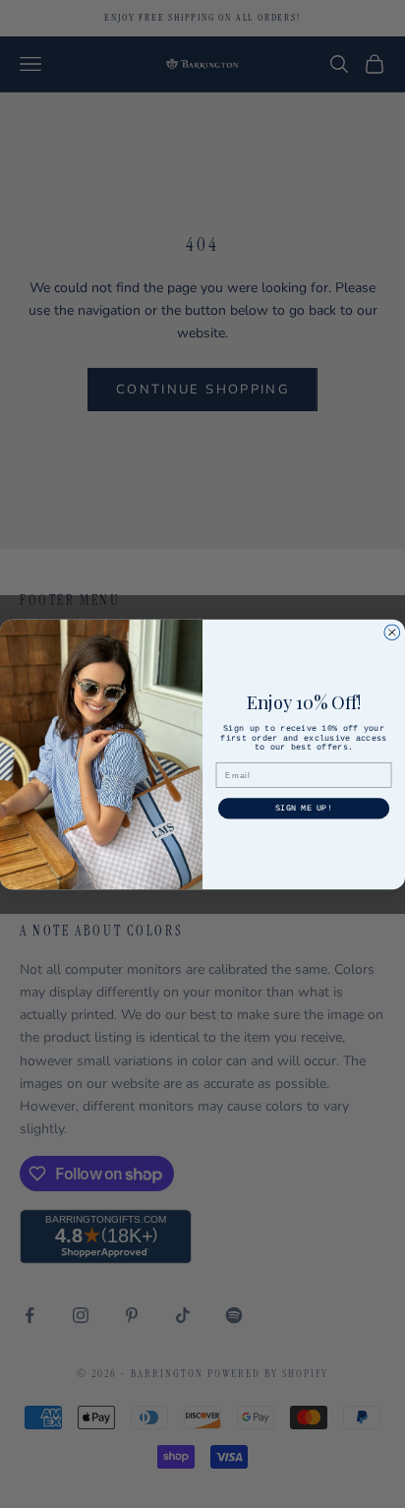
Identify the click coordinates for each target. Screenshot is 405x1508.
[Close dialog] (392, 631)
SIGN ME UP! (303, 809)
